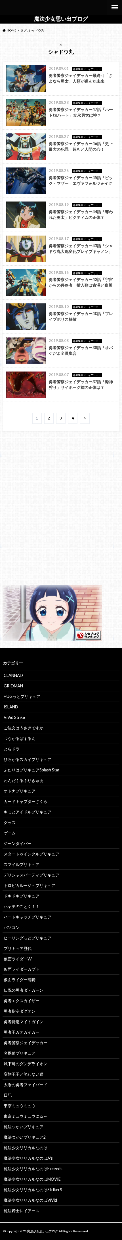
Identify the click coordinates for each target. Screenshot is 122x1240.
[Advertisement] (61, 513)
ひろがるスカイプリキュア (27, 759)
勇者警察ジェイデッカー (25, 1042)
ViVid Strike (14, 717)
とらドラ (12, 748)
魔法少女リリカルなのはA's (28, 1158)
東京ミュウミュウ (19, 1105)
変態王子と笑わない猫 (23, 1074)
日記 (8, 1095)
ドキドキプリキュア (21, 895)
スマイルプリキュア (21, 864)
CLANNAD (13, 675)
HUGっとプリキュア (22, 696)
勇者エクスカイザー (21, 1000)
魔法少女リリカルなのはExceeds (33, 1168)
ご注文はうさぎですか (23, 727)
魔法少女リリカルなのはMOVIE (32, 1179)
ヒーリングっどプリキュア (27, 937)
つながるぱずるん (19, 738)
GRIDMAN (13, 685)
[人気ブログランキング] (52, 637)
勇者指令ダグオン (19, 1011)
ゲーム (10, 832)
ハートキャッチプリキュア (27, 916)
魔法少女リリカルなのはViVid (30, 1200)
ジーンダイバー (17, 843)
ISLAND (11, 706)
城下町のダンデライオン (25, 1063)
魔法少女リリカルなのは (25, 1147)
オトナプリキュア (19, 790)
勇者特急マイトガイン (23, 1021)
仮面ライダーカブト (21, 969)
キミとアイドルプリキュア (27, 811)
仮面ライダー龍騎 (19, 979)
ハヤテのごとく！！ (21, 906)
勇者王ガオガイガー (21, 1032)
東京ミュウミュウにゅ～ (25, 1116)
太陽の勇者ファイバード (25, 1084)
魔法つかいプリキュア (23, 1126)
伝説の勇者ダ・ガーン (23, 990)
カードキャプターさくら (25, 801)
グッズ (10, 822)
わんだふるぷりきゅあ (23, 780)
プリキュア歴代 (17, 948)
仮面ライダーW (18, 958)
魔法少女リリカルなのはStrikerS (33, 1189)
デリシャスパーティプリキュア (31, 874)
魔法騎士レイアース (21, 1210)
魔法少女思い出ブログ (61, 19)
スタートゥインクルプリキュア (31, 853)
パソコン (12, 927)
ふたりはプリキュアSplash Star (32, 769)
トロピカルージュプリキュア (29, 885)
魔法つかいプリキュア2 (25, 1137)
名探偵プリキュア (19, 1053)
